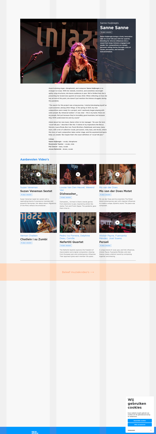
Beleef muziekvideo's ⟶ (78, 272)
